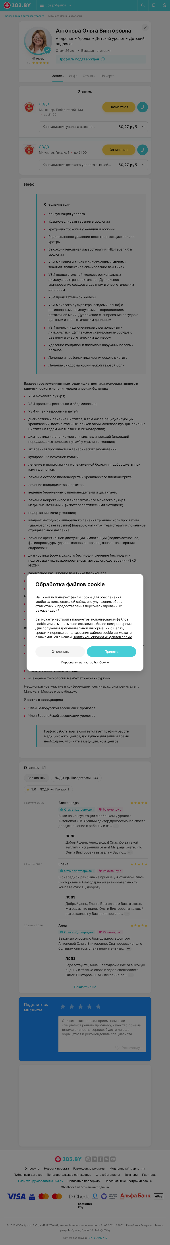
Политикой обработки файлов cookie (102, 637)
